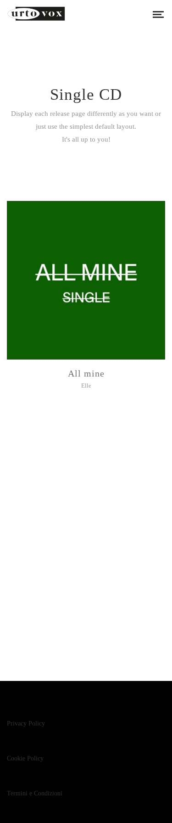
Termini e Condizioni (34, 793)
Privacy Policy (26, 723)
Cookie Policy (25, 758)
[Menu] (158, 14)
